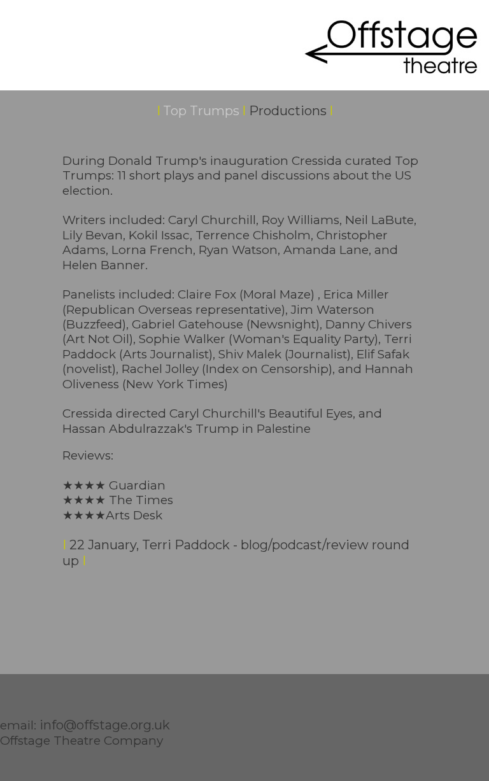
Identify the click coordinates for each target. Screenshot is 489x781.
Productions (288, 110)
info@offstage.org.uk (104, 725)
